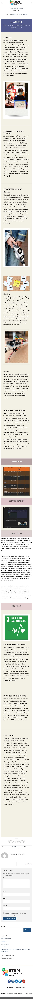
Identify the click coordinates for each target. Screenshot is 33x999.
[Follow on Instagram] (13, 981)
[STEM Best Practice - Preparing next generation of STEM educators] (16, 2)
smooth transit (5, 944)
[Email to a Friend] (18, 841)
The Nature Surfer (6, 938)
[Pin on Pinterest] (20, 841)
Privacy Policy (10, 987)
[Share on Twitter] (15, 841)
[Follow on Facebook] (9, 981)
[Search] (31, 2)
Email (4, 898)
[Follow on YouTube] (23, 981)
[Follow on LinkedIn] (20, 981)
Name (5, 891)
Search (3, 926)
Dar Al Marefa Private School (16, 8)
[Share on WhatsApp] (9, 841)
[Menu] (2, 3)
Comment (6, 878)
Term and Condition (21, 987)
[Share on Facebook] (12, 841)
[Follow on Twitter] (16, 981)
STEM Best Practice (22, 14)
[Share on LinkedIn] (23, 841)
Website (5, 905)
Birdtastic (3, 941)
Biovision (3, 946)
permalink (16, 848)
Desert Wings (28, 864)
